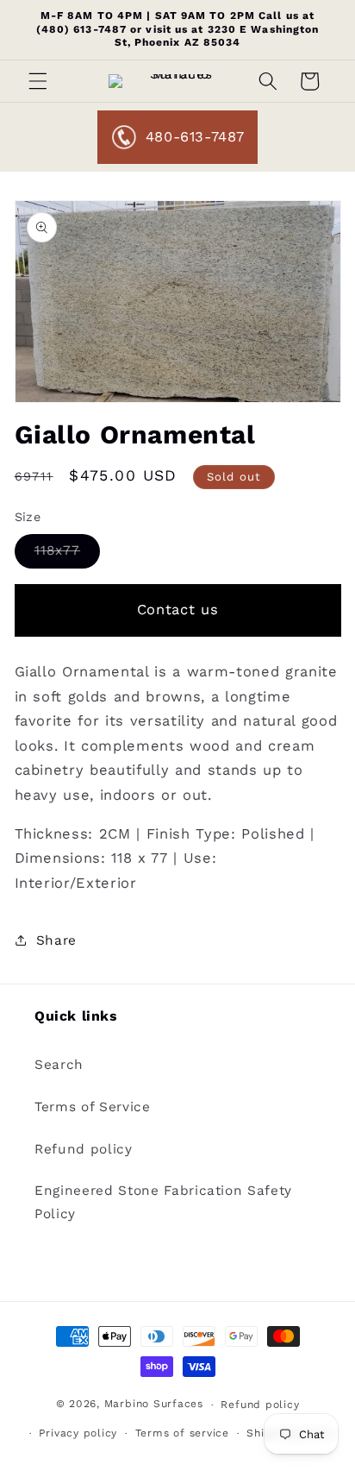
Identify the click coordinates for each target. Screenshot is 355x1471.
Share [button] (56, 940)
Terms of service (182, 1433)
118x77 (67, 555)
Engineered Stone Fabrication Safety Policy (163, 1202)
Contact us (178, 609)
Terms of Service (92, 1107)
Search (59, 1064)
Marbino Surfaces (153, 1405)
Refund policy (83, 1149)
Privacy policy (78, 1433)
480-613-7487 (195, 137)
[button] (38, 81)
